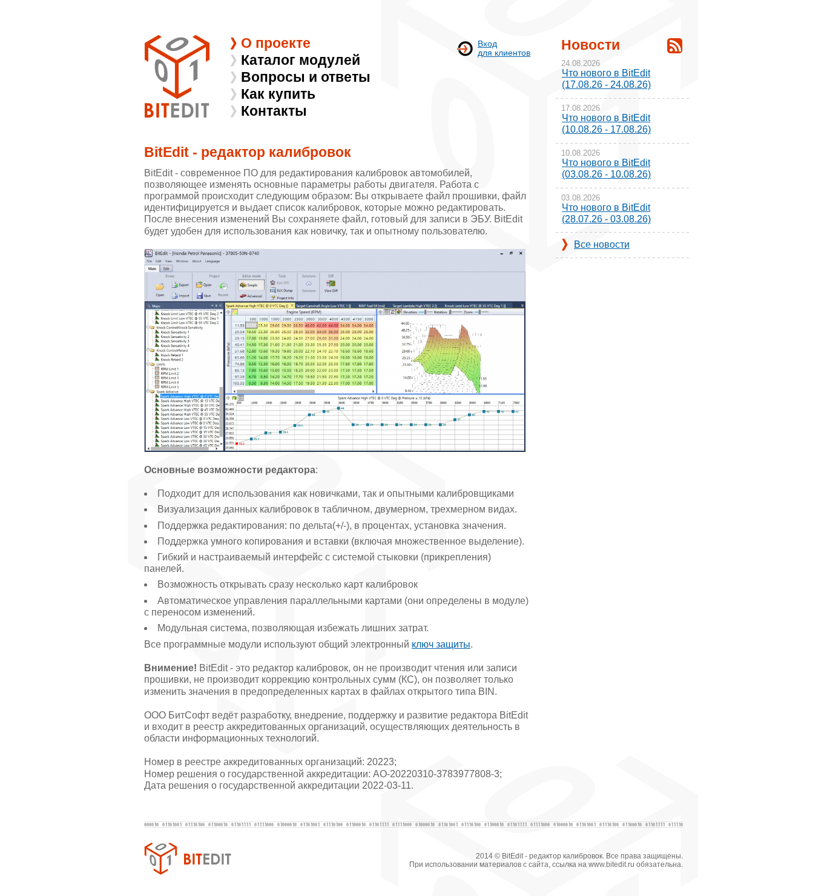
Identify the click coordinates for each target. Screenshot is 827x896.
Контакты (274, 111)
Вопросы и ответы (306, 77)
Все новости (602, 244)
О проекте (276, 43)
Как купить (278, 94)
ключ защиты (441, 644)
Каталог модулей (300, 60)
